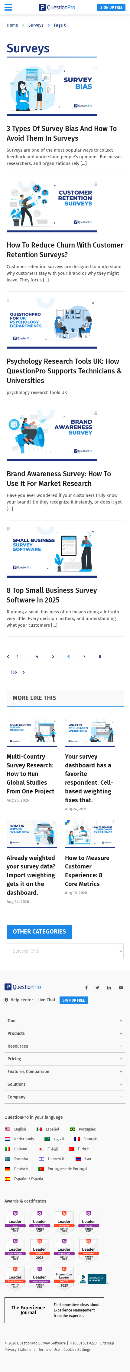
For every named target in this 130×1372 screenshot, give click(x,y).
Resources (18, 1046)
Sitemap (107, 1343)
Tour (12, 1020)
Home (12, 25)
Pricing (14, 1059)
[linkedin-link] (109, 987)
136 (15, 674)
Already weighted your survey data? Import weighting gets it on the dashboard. (31, 875)
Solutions (17, 1084)
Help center (22, 1000)
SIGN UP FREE (111, 7)
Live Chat (46, 1000)
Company (16, 1097)
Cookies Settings (77, 1349)
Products (16, 1033)
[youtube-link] (121, 987)
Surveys (36, 25)
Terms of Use (49, 1349)
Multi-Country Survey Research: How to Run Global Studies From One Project (30, 774)
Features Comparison (28, 1071)
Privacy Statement (20, 1349)
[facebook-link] (86, 987)
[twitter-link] (97, 987)
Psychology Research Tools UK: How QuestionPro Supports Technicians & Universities (64, 371)
